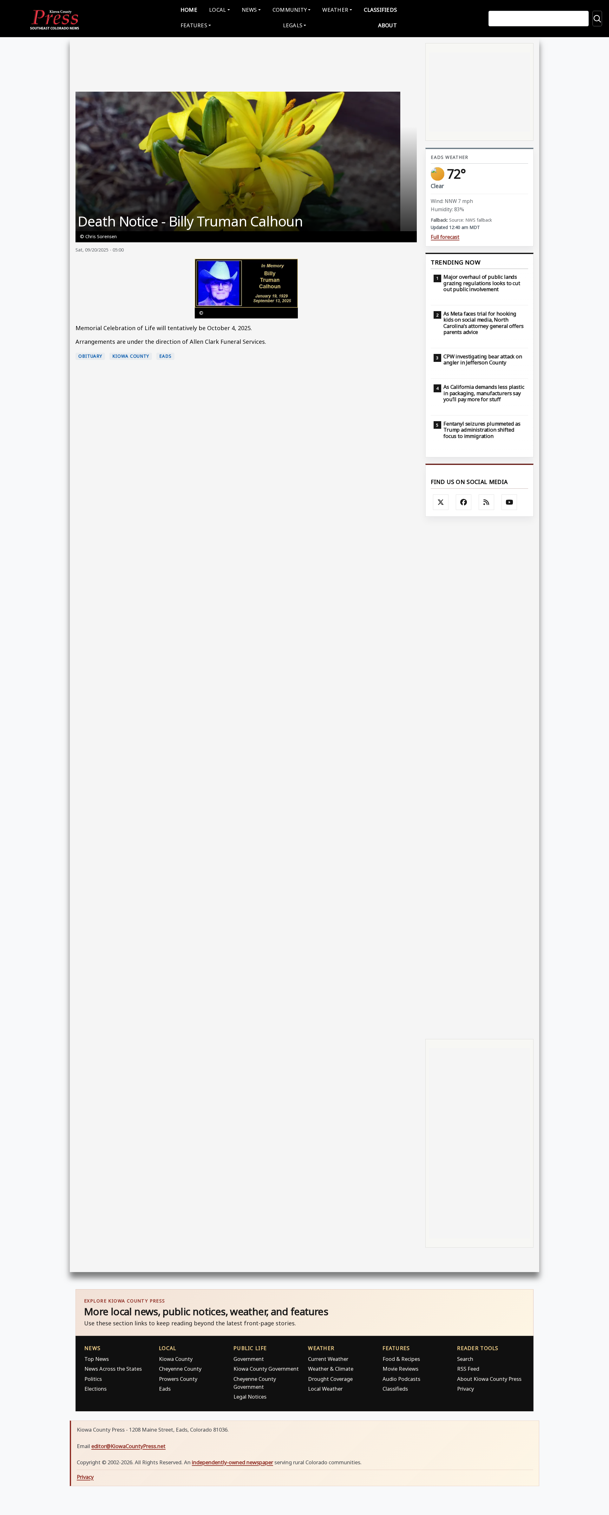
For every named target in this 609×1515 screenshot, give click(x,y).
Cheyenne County (180, 1368)
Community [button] (289, 9)
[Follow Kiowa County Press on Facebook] (464, 502)
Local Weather (325, 1388)
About (387, 25)
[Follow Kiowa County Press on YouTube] (509, 502)
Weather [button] (335, 9)
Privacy (465, 1388)
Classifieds (380, 9)
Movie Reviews (400, 1368)
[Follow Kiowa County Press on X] (441, 502)
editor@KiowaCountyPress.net (128, 1446)
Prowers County (178, 1378)
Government (248, 1358)
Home (188, 9)
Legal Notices (249, 1396)
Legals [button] (293, 25)
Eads (165, 356)
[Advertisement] (479, 777)
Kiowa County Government (266, 1368)
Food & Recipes (401, 1358)
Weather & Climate (330, 1368)
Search (465, 1358)
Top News (96, 1358)
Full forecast (445, 237)
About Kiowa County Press (489, 1378)
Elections (95, 1388)
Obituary (90, 356)
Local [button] (217, 9)
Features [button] (193, 25)
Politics (93, 1378)
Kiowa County (130, 356)
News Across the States (113, 1368)
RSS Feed (468, 1368)
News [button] (249, 9)
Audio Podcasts (401, 1378)
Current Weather (328, 1358)
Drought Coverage (330, 1378)
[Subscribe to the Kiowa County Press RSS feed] (486, 502)
